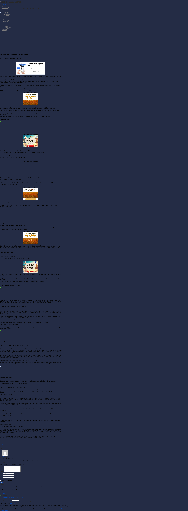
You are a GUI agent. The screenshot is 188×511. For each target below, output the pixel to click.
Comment (2, 471)
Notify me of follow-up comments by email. (8, 478)
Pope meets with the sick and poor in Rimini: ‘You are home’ (13, 498)
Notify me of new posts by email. (6, 480)
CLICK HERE (2, 487)
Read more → (62, 508)
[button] (3, 4)
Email (1, 475)
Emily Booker (12, 503)
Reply (3, 456)
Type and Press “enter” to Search (5, 500)
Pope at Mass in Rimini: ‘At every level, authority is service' (13, 497)
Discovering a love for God (34, 501)
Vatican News (5, 495)
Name (1, 473)
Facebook (1, 491)
